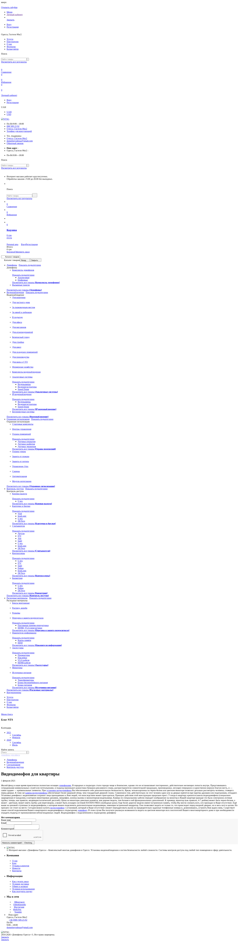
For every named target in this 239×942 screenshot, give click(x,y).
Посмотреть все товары (36, 282)
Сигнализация (13, 765)
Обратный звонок (15, 143)
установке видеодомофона (59, 790)
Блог (14, 863)
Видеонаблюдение (15, 762)
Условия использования (23, 889)
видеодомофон (57, 808)
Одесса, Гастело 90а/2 (17, 129)
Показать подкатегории (30, 265)
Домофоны (12, 760)
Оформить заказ (22, 252)
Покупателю (13, 41)
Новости (16, 868)
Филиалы (11, 46)
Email (3, 823)
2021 (9, 732)
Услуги (10, 39)
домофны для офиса (10, 755)
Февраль (16, 737)
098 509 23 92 (13, 126)
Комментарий (7, 829)
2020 (9, 740)
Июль (15, 745)
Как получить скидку (22, 891)
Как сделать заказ (20, 881)
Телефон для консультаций (19, 131)
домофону (82, 810)
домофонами (65, 785)
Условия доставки (20, 884)
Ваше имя (5, 820)
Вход (9, 24)
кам (27, 793)
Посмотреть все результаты (14, 62)
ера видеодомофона (38, 793)
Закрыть (34, 260)
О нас (9, 44)
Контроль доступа (15, 767)
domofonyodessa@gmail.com (20, 141)
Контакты (16, 871)
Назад (23, 260)
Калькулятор (13, 49)
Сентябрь (16, 735)
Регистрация (13, 27)
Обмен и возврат (20, 886)
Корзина (11, 252)
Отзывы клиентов (20, 866)
